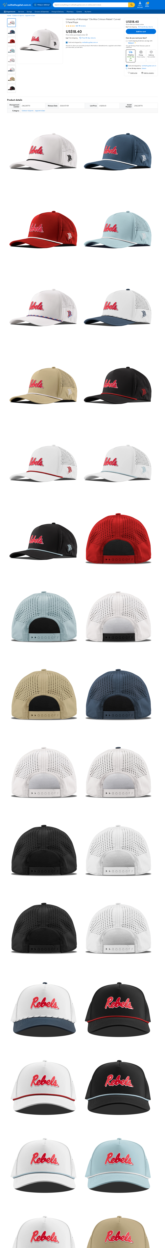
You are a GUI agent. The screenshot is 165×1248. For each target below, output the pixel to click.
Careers (79, 11)
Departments (10, 11)
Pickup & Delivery (58, 11)
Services (21, 11)
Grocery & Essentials (42, 11)
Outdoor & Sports (18, 15)
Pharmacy (70, 11)
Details (144, 68)
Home (9, 15)
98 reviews (82, 26)
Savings (29, 11)
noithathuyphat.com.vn (90, 42)
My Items (88, 11)
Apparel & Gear (30, 15)
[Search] (131, 4)
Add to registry (149, 73)
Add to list (133, 73)
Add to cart (141, 31)
